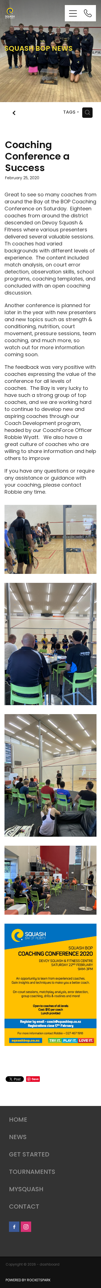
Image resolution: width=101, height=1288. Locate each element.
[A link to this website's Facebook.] (14, 1227)
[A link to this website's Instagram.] (26, 1227)
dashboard (49, 1265)
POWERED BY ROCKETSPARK (28, 1280)
